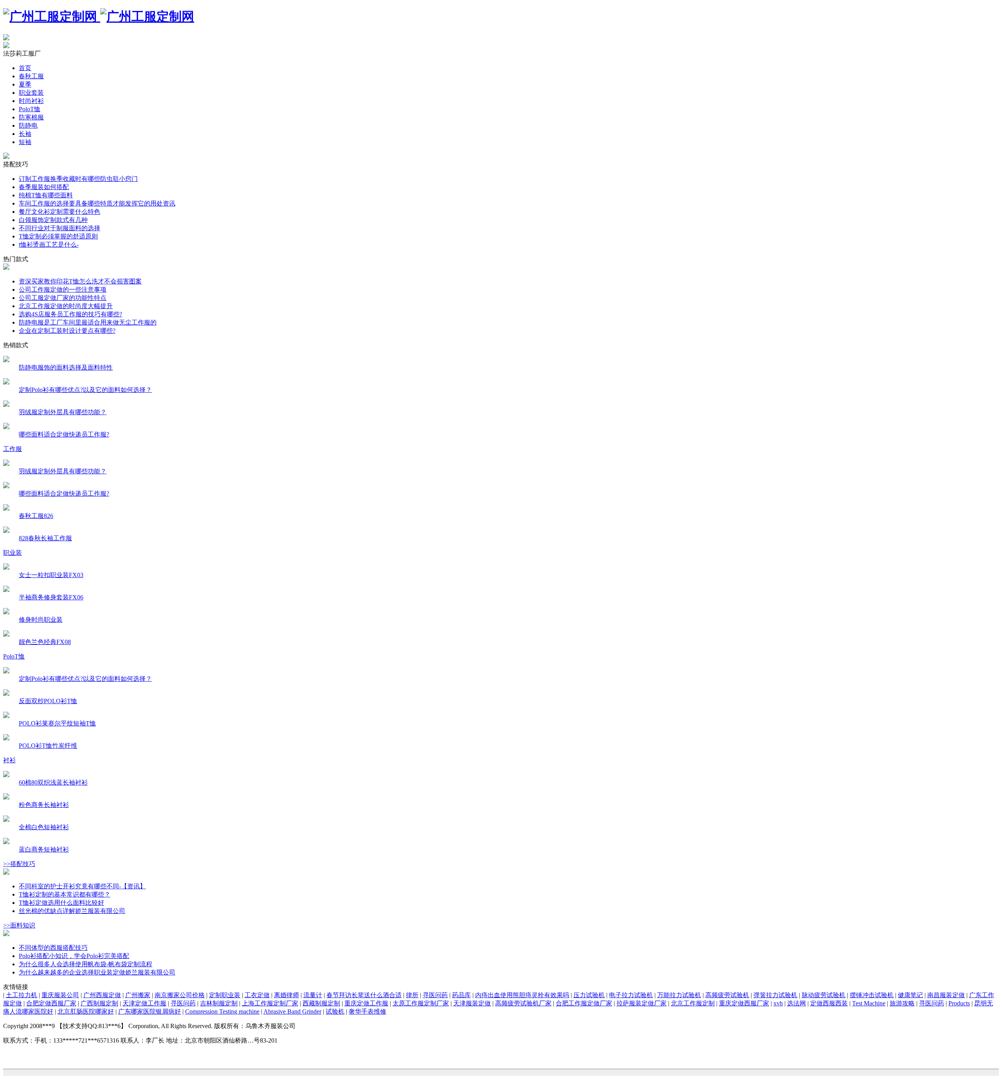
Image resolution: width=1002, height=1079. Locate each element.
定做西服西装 (829, 1003)
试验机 (335, 1011)
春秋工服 (31, 76)
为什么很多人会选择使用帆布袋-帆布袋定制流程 (85, 964)
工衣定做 (257, 995)
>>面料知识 (19, 925)
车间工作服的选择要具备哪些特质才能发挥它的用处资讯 (97, 203)
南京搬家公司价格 (180, 995)
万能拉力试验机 (679, 995)
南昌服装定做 (946, 995)
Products (959, 1003)
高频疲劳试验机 (727, 995)
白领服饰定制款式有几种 (53, 220)
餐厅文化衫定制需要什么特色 (59, 211)
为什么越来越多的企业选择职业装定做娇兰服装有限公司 (97, 972)
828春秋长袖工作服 (45, 538)
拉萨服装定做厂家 (641, 1003)
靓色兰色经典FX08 (45, 642)
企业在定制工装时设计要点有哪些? (67, 330)
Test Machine (868, 1003)
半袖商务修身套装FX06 (51, 597)
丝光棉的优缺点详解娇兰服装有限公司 (72, 911)
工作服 (12, 449)
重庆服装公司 (60, 995)
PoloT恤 (29, 109)
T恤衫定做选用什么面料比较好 (61, 902)
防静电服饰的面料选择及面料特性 (66, 367)
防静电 (28, 125)
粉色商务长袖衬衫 (44, 804)
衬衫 (9, 760)
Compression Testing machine (222, 1011)
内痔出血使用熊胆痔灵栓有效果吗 (522, 995)
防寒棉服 (31, 117)
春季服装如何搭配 (44, 187)
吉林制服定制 (219, 1003)
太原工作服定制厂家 (421, 1003)
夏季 (25, 84)
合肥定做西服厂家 (51, 1003)
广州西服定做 (102, 995)
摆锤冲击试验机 (872, 995)
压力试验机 (589, 995)
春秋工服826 (36, 515)
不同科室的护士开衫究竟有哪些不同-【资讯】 (82, 886)
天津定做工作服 (144, 1003)
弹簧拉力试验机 (775, 995)
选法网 (796, 1003)
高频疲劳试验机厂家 (523, 1003)
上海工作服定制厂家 (270, 1003)
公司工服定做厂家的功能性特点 (62, 297)
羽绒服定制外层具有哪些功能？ (62, 412)
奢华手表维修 (367, 1011)
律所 (412, 995)
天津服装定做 (472, 1003)
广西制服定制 (99, 1003)
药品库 (461, 995)
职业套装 (31, 92)
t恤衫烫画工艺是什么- (49, 244)
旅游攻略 (902, 1003)
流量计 (312, 995)
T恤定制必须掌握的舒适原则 (58, 236)
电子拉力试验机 (631, 995)
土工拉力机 (21, 995)
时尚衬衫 (31, 100)
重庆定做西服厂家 (744, 1003)
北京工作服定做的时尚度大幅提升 (66, 306)
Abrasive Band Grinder (292, 1011)
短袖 (25, 142)
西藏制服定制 (321, 1003)
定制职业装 (224, 995)
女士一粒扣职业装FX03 (51, 575)
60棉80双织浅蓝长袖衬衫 (53, 782)
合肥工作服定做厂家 (584, 1003)
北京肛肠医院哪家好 (86, 1011)
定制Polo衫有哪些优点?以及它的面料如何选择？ (85, 389)
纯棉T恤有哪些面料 (46, 195)
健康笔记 (910, 995)
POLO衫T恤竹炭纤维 (48, 745)
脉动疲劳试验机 (823, 995)
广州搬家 (137, 995)
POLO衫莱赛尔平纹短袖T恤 (57, 723)
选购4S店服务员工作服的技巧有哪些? (70, 314)
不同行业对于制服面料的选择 (59, 228)
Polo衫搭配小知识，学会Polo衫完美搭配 (74, 956)
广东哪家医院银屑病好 (149, 1011)
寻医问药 (435, 995)
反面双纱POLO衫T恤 (48, 701)
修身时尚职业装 (41, 619)
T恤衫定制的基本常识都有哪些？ (64, 894)
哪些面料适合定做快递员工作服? (64, 434)
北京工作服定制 (693, 1003)
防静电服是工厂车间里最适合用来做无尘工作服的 (88, 322)
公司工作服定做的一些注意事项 (62, 289)
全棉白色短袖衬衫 (44, 827)
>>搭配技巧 (19, 864)
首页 (25, 68)
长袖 (25, 133)
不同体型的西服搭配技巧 (53, 947)
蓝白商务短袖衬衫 (44, 849)
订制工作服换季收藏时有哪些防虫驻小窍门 (78, 178)
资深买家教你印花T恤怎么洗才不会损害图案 (80, 281)
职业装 (12, 552)
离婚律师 (286, 995)
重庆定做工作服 (366, 1003)
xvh (778, 1003)
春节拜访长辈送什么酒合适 (364, 995)
